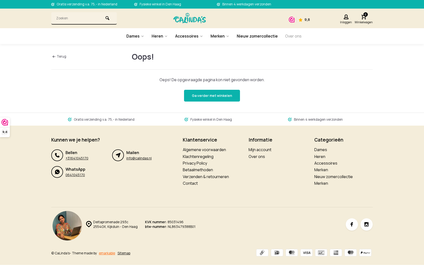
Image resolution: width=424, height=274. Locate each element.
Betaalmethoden (198, 169)
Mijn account (260, 149)
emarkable (107, 253)
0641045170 (75, 175)
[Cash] (262, 253)
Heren (157, 36)
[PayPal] (365, 253)
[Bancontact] (321, 253)
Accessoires (187, 36)
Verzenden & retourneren (206, 176)
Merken (218, 36)
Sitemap (124, 253)
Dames (133, 36)
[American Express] (336, 253)
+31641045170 (77, 158)
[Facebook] (352, 224)
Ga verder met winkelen (212, 95)
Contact (190, 183)
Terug (61, 56)
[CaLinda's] (189, 18)
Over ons (293, 36)
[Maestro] (350, 253)
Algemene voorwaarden (204, 149)
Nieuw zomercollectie (257, 36)
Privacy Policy (195, 163)
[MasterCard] (292, 253)
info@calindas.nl (139, 158)
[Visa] (306, 253)
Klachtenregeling (198, 156)
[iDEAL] (277, 253)
